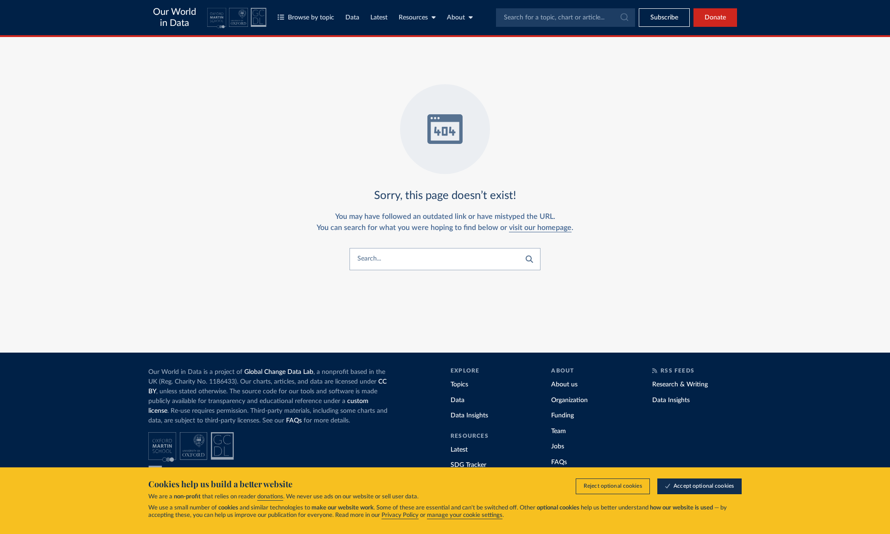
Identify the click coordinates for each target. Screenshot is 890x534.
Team (558, 431)
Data (352, 17)
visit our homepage (540, 227)
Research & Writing (680, 384)
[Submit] (624, 17)
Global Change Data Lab (278, 372)
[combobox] (565, 17)
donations (270, 497)
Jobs (557, 446)
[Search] (529, 259)
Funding (562, 415)
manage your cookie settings (464, 515)
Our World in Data (174, 17)
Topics (459, 384)
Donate (715, 17)
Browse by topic (311, 17)
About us (564, 384)
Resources (413, 17)
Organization (569, 400)
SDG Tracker (468, 465)
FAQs (294, 420)
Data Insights (469, 415)
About (456, 17)
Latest (379, 17)
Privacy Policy (400, 515)
